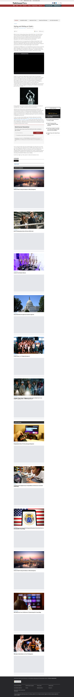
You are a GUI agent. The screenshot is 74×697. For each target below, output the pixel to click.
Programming (34, 5)
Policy (29, 5)
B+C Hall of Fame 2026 (54, 20)
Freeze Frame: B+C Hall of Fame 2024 (53, 134)
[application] (29, 63)
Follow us (36, 31)
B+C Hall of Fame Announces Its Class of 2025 (53, 120)
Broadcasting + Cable (27, 0)
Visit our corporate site (52, 678)
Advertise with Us (40, 687)
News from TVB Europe (43, 20)
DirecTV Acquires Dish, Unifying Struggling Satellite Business (52, 124)
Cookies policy (50, 685)
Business (25, 5)
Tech (21, 5)
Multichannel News (36, 0)
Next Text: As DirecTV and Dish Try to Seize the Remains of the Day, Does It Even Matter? (53, 129)
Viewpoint (15, 23)
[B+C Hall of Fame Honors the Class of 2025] (52, 113)
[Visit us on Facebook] (52, 3)
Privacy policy (39, 685)
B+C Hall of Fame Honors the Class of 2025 (52, 116)
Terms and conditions (17, 685)
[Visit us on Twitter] (54, 3)
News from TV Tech (33, 20)
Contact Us (50, 687)
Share (16, 31)
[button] (59, 3)
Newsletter (42, 31)
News (17, 5)
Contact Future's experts (30, 685)
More (40, 5)
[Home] (14, 6)
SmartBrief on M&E (23, 20)
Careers (27, 687)
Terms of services (26, 138)
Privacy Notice (17, 138)
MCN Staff (16, 164)
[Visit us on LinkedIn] (56, 3)
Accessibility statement (18, 687)
